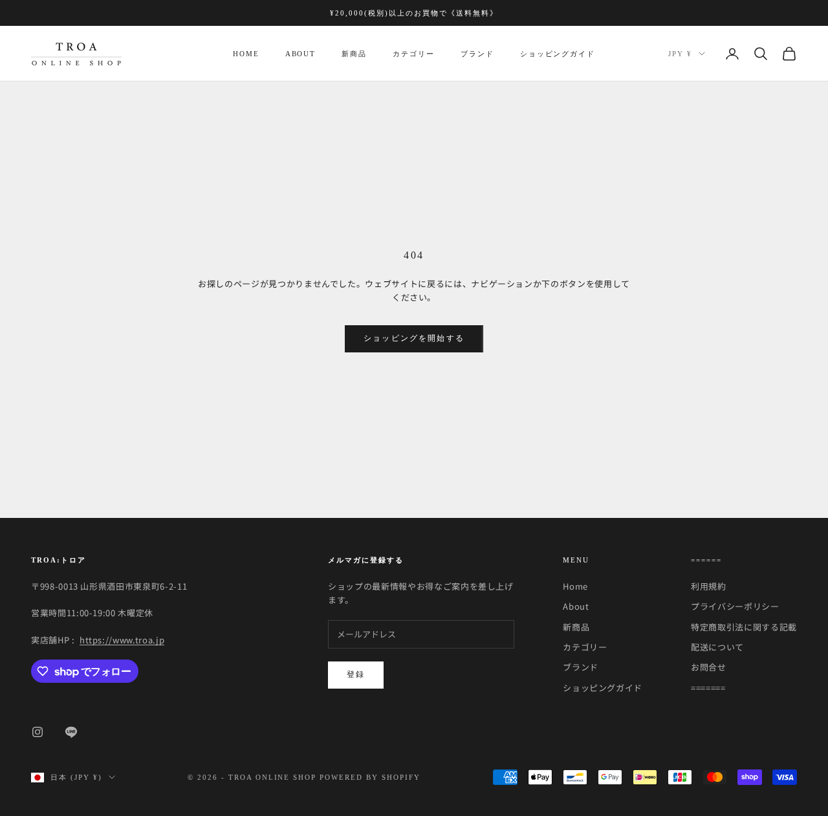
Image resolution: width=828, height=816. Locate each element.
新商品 (354, 54)
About (300, 54)
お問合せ (708, 667)
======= (708, 688)
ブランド (477, 54)
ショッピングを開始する (414, 338)
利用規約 (708, 586)
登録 (356, 674)
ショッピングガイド (558, 54)
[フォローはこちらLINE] (71, 731)
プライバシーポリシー (735, 606)
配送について (717, 647)
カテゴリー (414, 54)
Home (246, 54)
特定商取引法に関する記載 (744, 627)
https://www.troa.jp (122, 640)
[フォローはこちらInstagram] (37, 731)
